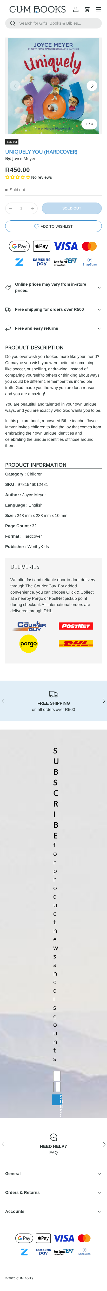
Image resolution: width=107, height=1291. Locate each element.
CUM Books (24, 1278)
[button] (87, 9)
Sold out (71, 208)
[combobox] (53, 23)
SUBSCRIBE (61, 1099)
